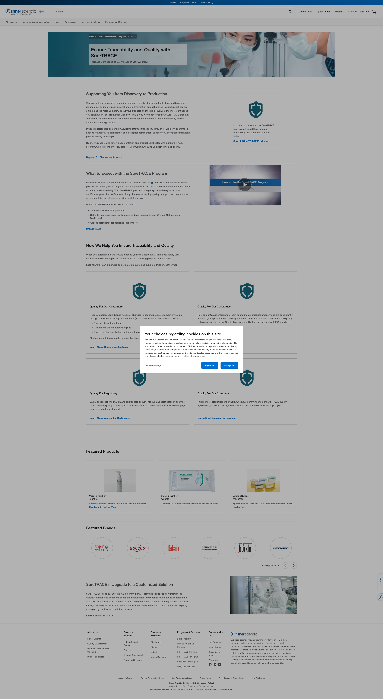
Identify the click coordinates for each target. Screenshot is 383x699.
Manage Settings (153, 365)
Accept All (229, 365)
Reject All (209, 365)
